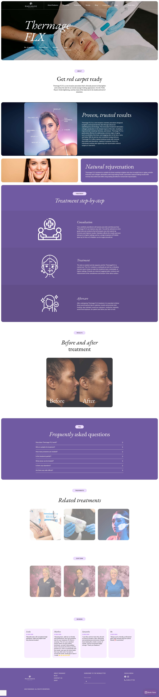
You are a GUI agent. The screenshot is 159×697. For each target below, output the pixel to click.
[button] (66, 5)
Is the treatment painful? (43, 456)
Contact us (58, 678)
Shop (56, 680)
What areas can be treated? (45, 461)
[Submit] (86, 681)
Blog (56, 675)
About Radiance (59, 673)
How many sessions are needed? (47, 451)
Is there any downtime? (43, 465)
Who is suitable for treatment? (45, 447)
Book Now (131, 5)
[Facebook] (125, 677)
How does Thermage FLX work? (46, 442)
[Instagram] (128, 677)
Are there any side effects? (44, 470)
